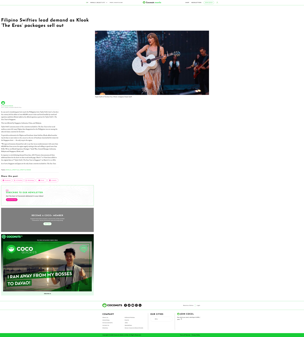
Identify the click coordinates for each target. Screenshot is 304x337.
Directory (105, 328)
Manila (8, 169)
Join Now (47, 223)
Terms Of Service (185, 335)
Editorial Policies (130, 317)
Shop (187, 2)
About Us (105, 317)
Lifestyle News (25, 169)
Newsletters (196, 2)
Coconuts (153, 3)
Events (127, 320)
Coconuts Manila (8, 105)
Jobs (126, 322)
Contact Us (105, 325)
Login (217, 2)
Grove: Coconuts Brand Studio (134, 328)
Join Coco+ (209, 2)
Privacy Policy (196, 335)
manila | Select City (97, 2)
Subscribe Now (11, 199)
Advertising (105, 320)
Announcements (107, 322)
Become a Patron (188, 305)
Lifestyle (15, 169)
